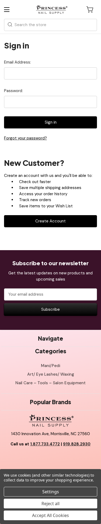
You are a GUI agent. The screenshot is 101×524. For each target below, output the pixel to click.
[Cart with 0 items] (90, 9)
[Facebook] (38, 457)
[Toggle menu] (11, 9)
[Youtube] (51, 457)
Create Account (50, 221)
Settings (50, 492)
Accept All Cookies (50, 515)
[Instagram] (62, 457)
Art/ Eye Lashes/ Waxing (50, 374)
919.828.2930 (76, 444)
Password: (13, 90)
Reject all (50, 503)
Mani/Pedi (50, 365)
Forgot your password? (25, 138)
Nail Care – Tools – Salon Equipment (50, 383)
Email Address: (17, 62)
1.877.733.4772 (45, 444)
